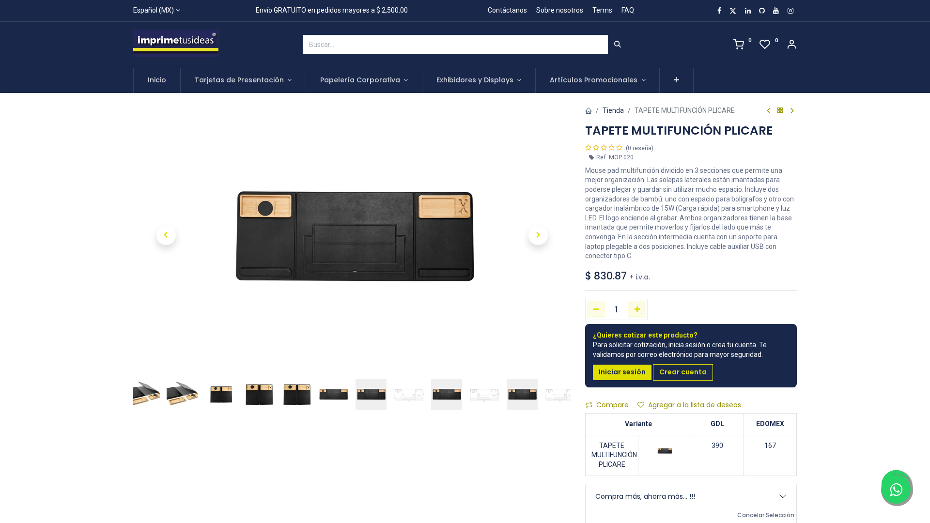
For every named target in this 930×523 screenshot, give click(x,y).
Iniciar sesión (622, 372)
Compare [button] (612, 405)
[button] (676, 80)
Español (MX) (153, 10)
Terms (602, 10)
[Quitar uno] (596, 309)
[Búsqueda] (617, 44)
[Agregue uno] (637, 309)
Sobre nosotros (559, 10)
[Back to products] (780, 111)
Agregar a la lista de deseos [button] (694, 405)
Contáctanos (507, 10)
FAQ (627, 10)
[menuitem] (157, 80)
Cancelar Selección (765, 515)
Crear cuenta (683, 372)
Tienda (613, 110)
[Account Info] (791, 45)
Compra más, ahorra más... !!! (645, 496)
